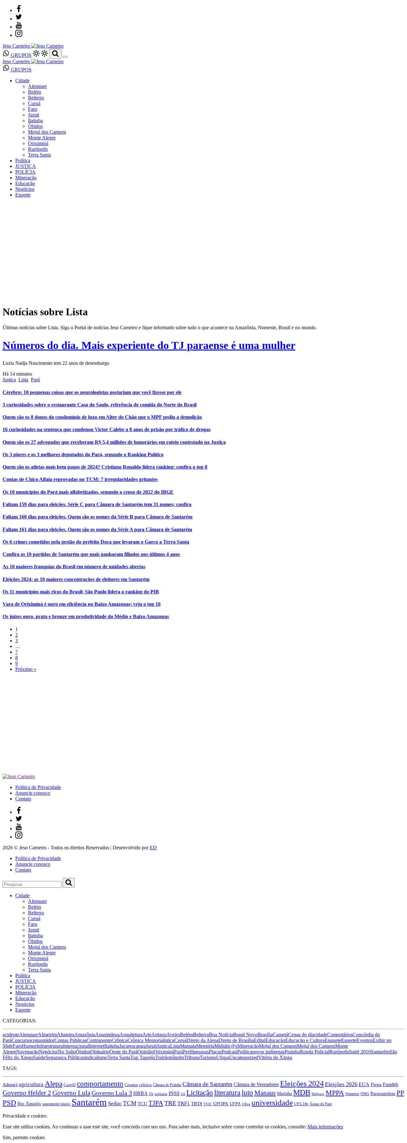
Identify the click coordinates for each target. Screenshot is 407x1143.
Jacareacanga (132, 1046)
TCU (142, 1103)
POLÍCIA (25, 172)
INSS (174, 1093)
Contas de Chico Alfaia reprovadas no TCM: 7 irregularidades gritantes (80, 479)
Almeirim (47, 1034)
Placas (215, 1051)
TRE (170, 1103)
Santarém (380, 1051)
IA (151, 1094)
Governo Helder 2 (27, 1093)
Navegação (27, 1051)
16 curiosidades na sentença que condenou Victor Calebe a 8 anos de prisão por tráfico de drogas (106, 429)
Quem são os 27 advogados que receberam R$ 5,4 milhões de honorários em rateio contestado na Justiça (114, 442)
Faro (32, 109)
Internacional (76, 1046)
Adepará (10, 1084)
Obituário (99, 1051)
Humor (29, 1046)
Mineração (26, 177)
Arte (146, 1034)
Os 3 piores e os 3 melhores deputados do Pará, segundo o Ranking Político (83, 454)
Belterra (36, 97)
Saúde (39, 1057)
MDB (301, 1092)
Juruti (33, 114)
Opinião (145, 1051)
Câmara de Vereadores (256, 1084)
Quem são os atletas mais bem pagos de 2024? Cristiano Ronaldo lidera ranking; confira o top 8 (105, 467)
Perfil (188, 1051)
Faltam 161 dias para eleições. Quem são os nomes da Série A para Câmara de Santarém (97, 529)
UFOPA (220, 1103)
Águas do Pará (320, 1104)
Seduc (115, 1103)
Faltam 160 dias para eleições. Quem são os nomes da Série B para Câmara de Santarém (97, 516)
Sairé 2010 (360, 1051)
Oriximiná (38, 143)
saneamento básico (56, 1104)
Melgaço (318, 1094)
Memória (205, 1046)
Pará (35, 379)
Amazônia (84, 1034)
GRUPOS (20, 55)
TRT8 (196, 1103)
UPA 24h (301, 1104)
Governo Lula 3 (112, 1092)
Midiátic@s (226, 1046)
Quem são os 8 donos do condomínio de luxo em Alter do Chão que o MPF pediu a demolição (102, 417)
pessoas (201, 1051)
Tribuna (192, 1057)
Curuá (34, 103)
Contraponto (99, 1040)
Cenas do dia (301, 1034)
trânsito (176, 1057)
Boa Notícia (221, 1034)
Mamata (188, 1046)
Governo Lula (71, 1093)
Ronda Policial (314, 1051)
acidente (11, 1034)
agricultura (31, 1084)
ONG (365, 1093)
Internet (96, 1046)
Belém (34, 92)
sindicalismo (95, 1057)
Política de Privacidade (38, 787)
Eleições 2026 (341, 1084)
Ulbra (246, 1104)
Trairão (162, 1057)
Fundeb (390, 1084)
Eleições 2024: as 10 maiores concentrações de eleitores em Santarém (76, 579)
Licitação (199, 1092)
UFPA (235, 1103)
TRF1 (183, 1103)
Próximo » (25, 669)
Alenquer (37, 86)
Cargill (70, 1084)
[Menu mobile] (65, 57)
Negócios (24, 189)
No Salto (67, 1051)
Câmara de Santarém (207, 1084)
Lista (23, 379)
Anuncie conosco (32, 793)
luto (247, 1093)
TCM (129, 1103)
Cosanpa (131, 1085)
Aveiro (173, 1034)
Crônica (120, 1040)
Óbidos (35, 126)
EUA (364, 1084)
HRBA (140, 1093)
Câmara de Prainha (167, 1085)
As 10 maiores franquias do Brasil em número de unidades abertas (74, 566)
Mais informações (325, 1126)
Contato (23, 798)
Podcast (229, 1051)
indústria (161, 1094)
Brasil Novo (245, 1034)
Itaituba (35, 120)
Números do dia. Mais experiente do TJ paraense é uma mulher (149, 345)
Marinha (284, 1093)
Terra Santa (39, 154)
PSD (9, 1103)
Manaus (265, 1093)
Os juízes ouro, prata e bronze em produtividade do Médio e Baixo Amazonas (86, 616)
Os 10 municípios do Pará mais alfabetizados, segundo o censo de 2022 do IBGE (88, 492)
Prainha (292, 1051)
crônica (145, 1085)
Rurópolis (38, 149)
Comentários (340, 1034)
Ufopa (222, 1057)
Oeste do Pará (123, 1051)
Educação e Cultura (305, 1040)
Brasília (265, 1034)
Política (22, 160)
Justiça (9, 379)
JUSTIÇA (25, 166)
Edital (260, 1040)
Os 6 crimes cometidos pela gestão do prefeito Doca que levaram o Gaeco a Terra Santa (96, 542)
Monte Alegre (42, 137)
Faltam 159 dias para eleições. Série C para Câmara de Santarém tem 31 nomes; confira (97, 504)
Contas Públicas (70, 1040)
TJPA (155, 1103)
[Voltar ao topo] (5, 1110)
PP (400, 1093)
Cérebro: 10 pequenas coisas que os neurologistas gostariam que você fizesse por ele (92, 392)
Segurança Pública (64, 1057)
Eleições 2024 (302, 1084)
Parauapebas (382, 1093)
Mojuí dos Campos (47, 132)
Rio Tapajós (29, 1103)
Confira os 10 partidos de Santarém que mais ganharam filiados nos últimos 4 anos (91, 554)
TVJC (208, 1104)
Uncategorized (243, 1057)
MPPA (335, 1093)
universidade (272, 1102)
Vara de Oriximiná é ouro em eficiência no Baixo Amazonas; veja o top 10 (82, 604)
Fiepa (376, 1084)
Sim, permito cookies (24, 1137)
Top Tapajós (142, 1057)
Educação (25, 183)
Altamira (65, 1034)
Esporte (23, 194)
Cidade (22, 80)
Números (352, 1094)
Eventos (364, 1040)
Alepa (53, 1084)
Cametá (280, 1034)
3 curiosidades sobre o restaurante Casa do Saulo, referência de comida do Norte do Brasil (100, 404)
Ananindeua (107, 1034)
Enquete (333, 1040)
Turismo (208, 1057)
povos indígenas (268, 1051)
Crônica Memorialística (151, 1040)
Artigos (158, 1034)
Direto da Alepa (202, 1040)
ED (153, 847)
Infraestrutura (49, 1046)
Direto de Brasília (236, 1040)
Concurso (21, 1040)
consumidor (42, 1040)
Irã (183, 1094)
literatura (227, 1093)
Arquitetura (131, 1034)
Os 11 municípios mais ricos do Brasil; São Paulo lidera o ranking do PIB (81, 591)
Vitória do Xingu (275, 1057)
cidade (320, 1034)
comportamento (100, 1084)
